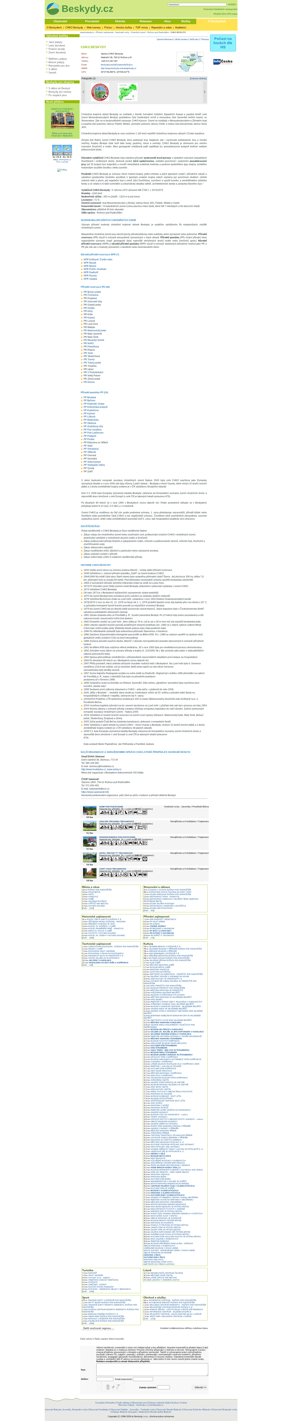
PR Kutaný (89, 317)
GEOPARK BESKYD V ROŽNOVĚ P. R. (162, 947)
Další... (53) (149, 911)
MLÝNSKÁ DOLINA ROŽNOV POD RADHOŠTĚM (166, 958)
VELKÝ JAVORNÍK (92, 1275)
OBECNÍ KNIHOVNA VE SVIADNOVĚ (162, 1218)
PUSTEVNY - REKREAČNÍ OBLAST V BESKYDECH (106, 1289)
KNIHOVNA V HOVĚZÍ (156, 1105)
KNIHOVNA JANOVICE (156, 1174)
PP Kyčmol (89, 413)
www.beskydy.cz (87, 32)
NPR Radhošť (91, 272)
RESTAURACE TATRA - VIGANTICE (161, 897)
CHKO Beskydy (74, 27)
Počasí (108, 27)
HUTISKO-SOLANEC (93, 906)
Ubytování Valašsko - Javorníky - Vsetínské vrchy (132, 1409)
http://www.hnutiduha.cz (93, 769)
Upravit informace (165, 39)
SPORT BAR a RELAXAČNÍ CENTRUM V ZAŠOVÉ (167, 1316)
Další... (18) (87, 965)
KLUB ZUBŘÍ (151, 963)
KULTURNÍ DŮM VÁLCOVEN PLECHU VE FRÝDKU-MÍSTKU (172, 1237)
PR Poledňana (91, 346)
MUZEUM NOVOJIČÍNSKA (158, 1099)
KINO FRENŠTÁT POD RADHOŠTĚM (162, 986)
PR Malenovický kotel (95, 330)
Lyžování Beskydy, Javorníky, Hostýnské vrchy (66, 1409)
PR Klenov (89, 382)
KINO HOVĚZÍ (152, 1103)
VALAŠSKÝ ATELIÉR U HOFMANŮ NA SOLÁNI (166, 977)
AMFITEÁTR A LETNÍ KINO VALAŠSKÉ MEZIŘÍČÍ (167, 1020)
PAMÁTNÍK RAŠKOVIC (156, 1241)
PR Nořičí (89, 343)
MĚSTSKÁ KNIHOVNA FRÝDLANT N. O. (163, 1142)
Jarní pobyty (55, 42)
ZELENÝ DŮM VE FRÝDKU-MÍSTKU (162, 1230)
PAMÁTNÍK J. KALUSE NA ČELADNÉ (162, 1066)
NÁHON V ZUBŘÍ (92, 949)
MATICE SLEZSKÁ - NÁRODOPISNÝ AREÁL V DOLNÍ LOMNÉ (169, 1250)
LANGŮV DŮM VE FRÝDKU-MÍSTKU (162, 1227)
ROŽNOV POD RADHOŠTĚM (97, 890)
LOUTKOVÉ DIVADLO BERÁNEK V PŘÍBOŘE (165, 1138)
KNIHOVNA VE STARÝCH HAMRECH (162, 1140)
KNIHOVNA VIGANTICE (156, 970)
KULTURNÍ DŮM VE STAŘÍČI (159, 1188)
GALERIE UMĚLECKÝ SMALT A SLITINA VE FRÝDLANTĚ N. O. (173, 1149)
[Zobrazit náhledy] (198, 78)
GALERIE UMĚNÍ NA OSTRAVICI (160, 1124)
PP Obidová (90, 423)
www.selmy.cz (114, 769)
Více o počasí (62, 162)
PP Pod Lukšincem (93, 432)
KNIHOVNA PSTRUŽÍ (155, 1108)
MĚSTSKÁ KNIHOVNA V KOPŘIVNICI (162, 1073)
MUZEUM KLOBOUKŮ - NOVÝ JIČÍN (162, 1096)
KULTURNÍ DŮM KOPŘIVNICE (159, 1069)
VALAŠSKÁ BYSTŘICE (94, 901)
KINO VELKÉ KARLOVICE (157, 1071)
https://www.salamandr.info (95, 792)
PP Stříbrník (90, 452)
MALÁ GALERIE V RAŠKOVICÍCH (160, 1239)
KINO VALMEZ (152, 1000)
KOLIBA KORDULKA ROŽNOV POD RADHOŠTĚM (167, 894)
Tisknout (205, 39)
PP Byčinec (90, 400)
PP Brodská (90, 397)
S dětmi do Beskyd (59, 88)
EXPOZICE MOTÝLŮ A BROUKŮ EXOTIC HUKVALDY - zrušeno (173, 1119)
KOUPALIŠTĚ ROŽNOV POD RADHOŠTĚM (103, 1321)
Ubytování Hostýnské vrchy (224, 1409)
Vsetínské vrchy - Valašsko (96, 1278)
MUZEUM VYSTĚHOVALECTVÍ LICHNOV (164, 995)
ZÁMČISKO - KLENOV (94, 1285)
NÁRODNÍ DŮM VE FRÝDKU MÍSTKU (162, 1211)
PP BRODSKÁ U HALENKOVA (158, 929)
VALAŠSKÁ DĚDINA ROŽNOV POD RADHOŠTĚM (167, 960)
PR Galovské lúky (93, 301)
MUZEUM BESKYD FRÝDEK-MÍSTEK (162, 1221)
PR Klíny (88, 311)
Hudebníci (180, 27)
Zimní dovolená (57, 52)
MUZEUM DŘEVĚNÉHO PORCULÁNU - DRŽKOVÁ (168, 1244)
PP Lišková (89, 416)
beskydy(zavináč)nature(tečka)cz (117, 64)
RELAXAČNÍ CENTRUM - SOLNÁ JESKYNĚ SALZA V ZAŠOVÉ (172, 1314)
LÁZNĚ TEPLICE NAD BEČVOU (160, 1278)
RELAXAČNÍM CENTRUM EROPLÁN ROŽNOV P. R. (168, 1307)
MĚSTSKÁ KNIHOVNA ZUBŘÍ (158, 965)
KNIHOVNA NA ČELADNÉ (157, 1094)
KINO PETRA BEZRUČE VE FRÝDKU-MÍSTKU (166, 1207)
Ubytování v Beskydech (62, 135)
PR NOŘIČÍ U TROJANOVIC (158, 935)
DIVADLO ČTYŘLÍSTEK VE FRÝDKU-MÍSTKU (165, 1225)
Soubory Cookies (179, 1402)
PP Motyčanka (91, 420)
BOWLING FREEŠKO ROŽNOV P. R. (100, 1314)
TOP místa (141, 27)
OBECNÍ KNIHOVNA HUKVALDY (160, 1122)
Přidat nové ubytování (62, 133)
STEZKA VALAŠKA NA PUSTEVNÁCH (100, 958)
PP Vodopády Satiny (94, 465)
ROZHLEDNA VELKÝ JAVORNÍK (98, 951)
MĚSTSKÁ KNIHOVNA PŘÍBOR (159, 1131)
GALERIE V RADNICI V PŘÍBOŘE (161, 1128)
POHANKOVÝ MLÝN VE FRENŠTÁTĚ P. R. (103, 956)
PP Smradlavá (91, 449)
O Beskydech (217, 21)
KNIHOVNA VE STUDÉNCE (158, 1223)
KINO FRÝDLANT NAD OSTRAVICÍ (161, 1147)
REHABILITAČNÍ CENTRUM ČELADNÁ (163, 1273)
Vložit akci (194, 39)
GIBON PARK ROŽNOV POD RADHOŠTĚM (103, 1316)
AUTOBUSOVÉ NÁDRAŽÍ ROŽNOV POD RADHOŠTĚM (169, 1303)
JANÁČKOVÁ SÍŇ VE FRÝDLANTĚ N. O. (163, 1151)
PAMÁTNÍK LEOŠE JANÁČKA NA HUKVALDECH (166, 1110)
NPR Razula (90, 275)
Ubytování (60, 21)
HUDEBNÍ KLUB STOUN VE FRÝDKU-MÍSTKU (166, 1234)
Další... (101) (149, 1319)
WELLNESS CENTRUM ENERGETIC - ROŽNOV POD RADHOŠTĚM (174, 1305)
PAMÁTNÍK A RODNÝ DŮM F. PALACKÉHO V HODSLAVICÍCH (172, 1002)
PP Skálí (88, 445)
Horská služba (124, 27)
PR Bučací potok (92, 292)
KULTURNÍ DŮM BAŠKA (157, 1179)
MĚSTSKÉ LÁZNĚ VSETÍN (157, 1275)
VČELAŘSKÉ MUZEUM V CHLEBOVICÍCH (164, 1161)
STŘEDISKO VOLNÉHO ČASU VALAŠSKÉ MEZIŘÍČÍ (168, 1004)
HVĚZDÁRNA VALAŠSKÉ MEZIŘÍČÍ (161, 993)
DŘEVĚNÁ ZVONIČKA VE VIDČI (98, 924)
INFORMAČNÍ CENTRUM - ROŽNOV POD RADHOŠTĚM (169, 1300)
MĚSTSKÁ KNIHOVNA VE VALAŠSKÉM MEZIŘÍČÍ (167, 997)
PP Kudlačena (91, 410)
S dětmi (53, 69)
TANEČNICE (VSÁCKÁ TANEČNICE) (100, 1280)
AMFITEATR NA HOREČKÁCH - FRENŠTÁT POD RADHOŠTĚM (173, 974)
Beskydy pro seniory (60, 91)
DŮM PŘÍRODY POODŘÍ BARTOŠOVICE (164, 1163)
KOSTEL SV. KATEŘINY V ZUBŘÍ (99, 926)
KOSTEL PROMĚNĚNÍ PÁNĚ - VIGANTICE (103, 929)
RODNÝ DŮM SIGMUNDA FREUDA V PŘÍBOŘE (167, 1126)
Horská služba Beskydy (161, 1412)
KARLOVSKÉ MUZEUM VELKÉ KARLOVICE (165, 1043)
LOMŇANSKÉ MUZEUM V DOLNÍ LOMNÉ (160, 1248)
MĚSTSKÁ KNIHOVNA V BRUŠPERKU (162, 1202)
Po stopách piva (58, 95)
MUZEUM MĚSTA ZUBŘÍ (156, 967)
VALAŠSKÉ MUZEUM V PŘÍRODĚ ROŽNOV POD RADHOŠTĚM (172, 949)
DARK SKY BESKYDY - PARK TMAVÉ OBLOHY (166, 1172)
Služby (185, 21)
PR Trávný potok (92, 362)
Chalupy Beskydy (120, 1412)
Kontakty (111, 1402)
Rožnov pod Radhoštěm (158, 32)
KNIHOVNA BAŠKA (154, 1177)
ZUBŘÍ (88, 899)
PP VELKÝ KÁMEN (154, 922)
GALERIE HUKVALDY (155, 1112)
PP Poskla (89, 439)
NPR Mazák (90, 262)
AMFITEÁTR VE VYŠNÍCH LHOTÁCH (159, 1264)
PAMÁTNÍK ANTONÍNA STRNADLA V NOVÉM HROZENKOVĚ (172, 1036)
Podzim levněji (57, 49)
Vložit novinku (181, 39)
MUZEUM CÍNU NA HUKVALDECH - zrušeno (165, 1115)
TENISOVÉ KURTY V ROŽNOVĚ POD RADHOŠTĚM (106, 1300)
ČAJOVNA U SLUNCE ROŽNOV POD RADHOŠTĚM (167, 890)
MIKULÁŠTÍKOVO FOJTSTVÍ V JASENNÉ (164, 1209)
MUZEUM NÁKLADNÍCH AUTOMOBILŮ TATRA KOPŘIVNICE (172, 1059)
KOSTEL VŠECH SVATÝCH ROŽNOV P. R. (102, 919)
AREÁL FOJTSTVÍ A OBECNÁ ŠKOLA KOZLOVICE (167, 1092)
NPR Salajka (90, 279)
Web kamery (94, 27)
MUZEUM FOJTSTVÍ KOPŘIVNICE (161, 1041)
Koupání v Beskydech (139, 1412)
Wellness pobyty (58, 58)
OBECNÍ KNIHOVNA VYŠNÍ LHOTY (158, 1262)
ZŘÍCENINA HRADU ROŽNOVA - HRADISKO (104, 922)
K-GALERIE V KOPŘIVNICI (158, 1062)
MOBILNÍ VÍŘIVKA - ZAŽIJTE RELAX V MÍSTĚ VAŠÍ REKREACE (173, 1310)
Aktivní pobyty (56, 62)
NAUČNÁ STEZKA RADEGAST (98, 1287)
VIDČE (88, 894)
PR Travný (89, 359)
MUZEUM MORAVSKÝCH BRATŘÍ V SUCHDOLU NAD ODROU (173, 1170)
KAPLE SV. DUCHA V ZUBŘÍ (97, 931)
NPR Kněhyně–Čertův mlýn (98, 259)
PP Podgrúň (90, 436)
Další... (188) (88, 938)
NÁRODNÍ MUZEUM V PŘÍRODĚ (160, 951)
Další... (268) (88, 1323)
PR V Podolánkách (93, 372)
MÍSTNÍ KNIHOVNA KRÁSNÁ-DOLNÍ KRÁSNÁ (166, 1184)
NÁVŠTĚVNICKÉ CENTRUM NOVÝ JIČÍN (164, 1101)
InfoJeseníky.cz (156, 1405)
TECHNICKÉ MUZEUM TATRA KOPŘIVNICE (165, 1078)
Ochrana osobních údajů (159, 1402)
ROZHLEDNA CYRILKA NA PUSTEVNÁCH (103, 953)
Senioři (52, 72)
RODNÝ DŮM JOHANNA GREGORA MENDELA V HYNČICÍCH (173, 1214)
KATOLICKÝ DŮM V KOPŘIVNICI (160, 1057)
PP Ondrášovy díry (93, 426)
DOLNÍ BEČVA (91, 892)
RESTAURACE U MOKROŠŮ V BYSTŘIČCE (164, 906)
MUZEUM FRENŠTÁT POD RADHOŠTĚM (164, 988)
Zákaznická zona (138, 1402)
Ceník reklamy (123, 1402)
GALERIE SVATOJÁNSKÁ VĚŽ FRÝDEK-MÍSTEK (166, 1232)
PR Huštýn (89, 308)
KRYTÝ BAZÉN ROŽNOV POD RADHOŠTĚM (103, 1303)
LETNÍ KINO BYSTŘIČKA (157, 972)
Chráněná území (138, 32)
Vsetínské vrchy (122, 32)
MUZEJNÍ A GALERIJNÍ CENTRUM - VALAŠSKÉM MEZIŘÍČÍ (172, 1006)
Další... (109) (88, 1291)
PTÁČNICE (89, 1282)
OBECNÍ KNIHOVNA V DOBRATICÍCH (159, 1246)
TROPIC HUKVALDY (155, 1117)
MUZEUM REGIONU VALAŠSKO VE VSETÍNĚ (165, 1085)
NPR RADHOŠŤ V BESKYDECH (159, 919)
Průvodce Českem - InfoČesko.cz (133, 1405)
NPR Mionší (90, 266)
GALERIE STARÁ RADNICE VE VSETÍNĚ (164, 1082)
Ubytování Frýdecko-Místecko (196, 1409)
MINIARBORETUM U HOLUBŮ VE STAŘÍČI (165, 1181)
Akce (167, 21)
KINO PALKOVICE (154, 1158)
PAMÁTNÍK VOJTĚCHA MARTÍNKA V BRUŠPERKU (168, 1200)
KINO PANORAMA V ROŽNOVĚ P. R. (161, 953)
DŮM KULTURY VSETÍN (157, 1089)
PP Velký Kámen (92, 462)
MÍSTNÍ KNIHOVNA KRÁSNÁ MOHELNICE (164, 1204)
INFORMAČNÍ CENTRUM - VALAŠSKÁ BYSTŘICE (167, 1312)
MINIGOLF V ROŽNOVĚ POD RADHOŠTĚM (103, 1319)
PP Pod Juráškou (93, 429)
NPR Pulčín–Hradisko (95, 269)
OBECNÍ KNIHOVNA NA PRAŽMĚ (157, 1253)
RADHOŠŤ (89, 1273)
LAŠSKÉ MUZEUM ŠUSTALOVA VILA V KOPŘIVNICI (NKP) (171, 1064)
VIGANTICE (90, 897)
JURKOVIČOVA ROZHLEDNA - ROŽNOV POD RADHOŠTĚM (110, 947)
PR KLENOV (151, 924)
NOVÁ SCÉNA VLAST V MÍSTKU (160, 1216)
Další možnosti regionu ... (98, 1328)
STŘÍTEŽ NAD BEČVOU (95, 904)
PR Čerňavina (91, 295)
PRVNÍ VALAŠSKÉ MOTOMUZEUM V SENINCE (166, 1165)
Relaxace (146, 21)
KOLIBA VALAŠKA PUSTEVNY (158, 904)
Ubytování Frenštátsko (99, 1409)
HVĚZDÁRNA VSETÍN (156, 1080)
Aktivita (120, 21)
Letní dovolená (57, 45)
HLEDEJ (232, 4)
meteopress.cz (65, 159)
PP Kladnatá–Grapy (94, 403)
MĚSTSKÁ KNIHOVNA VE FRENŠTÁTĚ (163, 990)
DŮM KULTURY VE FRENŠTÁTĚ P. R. (162, 979)
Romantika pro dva (59, 65)
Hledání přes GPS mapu (225, 14)
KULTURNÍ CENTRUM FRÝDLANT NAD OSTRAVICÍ (168, 1145)
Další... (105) (88, 908)
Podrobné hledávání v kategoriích (220, 9)
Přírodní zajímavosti (104, 32)
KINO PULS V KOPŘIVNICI (158, 1075)
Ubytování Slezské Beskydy (169, 1409)
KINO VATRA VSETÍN (155, 1087)
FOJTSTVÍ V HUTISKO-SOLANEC (99, 933)
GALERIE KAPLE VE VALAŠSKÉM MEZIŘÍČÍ (165, 1009)
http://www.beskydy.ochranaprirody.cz (118, 68)
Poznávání (92, 21)
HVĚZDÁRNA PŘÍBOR (156, 1133)
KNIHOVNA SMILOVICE (153, 1260)
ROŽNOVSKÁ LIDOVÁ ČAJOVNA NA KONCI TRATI (167, 892)
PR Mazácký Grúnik (94, 340)
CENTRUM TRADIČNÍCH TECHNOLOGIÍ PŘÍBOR (167, 1135)
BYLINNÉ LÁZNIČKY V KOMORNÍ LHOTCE (161, 1280)
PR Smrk (88, 353)
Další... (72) (149, 938)
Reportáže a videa (161, 27)
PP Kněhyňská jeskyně (96, 407)
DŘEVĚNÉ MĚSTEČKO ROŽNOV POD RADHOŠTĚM (168, 956)
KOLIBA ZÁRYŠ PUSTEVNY (158, 908)
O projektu (100, 1402)
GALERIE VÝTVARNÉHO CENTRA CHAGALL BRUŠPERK (170, 1197)
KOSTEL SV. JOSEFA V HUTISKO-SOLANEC (103, 935)
